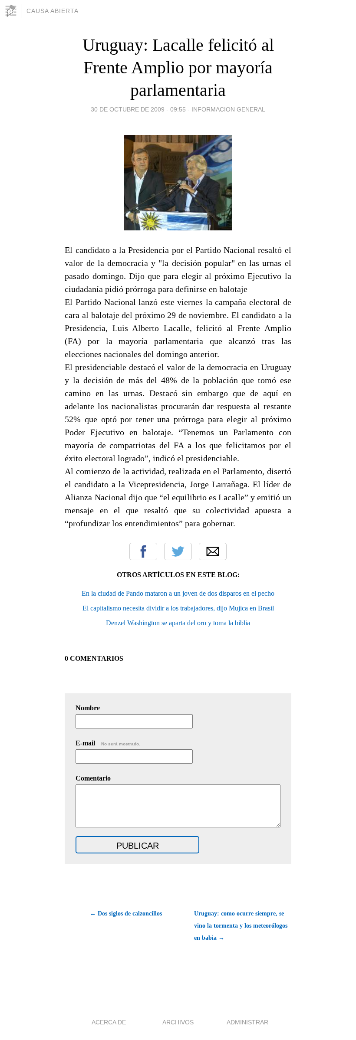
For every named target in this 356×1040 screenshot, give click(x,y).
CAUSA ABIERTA (52, 10)
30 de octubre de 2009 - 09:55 (138, 109)
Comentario (93, 778)
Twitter (178, 551)
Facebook (143, 551)
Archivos (178, 1022)
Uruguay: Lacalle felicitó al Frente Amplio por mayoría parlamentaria (178, 67)
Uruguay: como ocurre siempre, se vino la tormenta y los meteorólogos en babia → (240, 925)
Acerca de (109, 1022)
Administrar (247, 1022)
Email (213, 551)
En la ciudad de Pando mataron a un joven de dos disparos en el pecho (178, 593)
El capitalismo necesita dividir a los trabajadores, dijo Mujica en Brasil (178, 608)
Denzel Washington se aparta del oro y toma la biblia (178, 623)
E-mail (108, 743)
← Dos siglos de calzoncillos (126, 913)
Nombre (88, 708)
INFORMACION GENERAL (228, 109)
